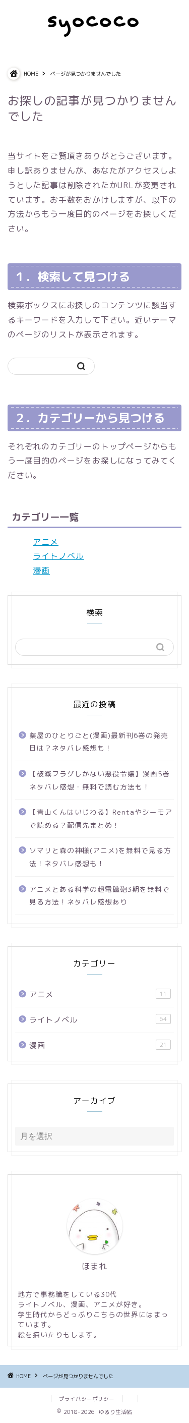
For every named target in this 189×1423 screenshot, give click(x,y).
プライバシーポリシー (86, 1398)
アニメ (45, 541)
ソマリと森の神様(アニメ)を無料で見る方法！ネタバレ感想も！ (100, 856)
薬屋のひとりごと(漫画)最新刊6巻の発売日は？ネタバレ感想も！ (98, 741)
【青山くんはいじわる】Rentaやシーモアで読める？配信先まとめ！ (100, 818)
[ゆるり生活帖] (94, 35)
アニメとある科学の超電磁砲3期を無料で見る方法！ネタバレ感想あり (99, 895)
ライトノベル (58, 555)
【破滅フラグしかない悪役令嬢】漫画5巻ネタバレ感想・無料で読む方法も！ (99, 780)
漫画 (41, 570)
